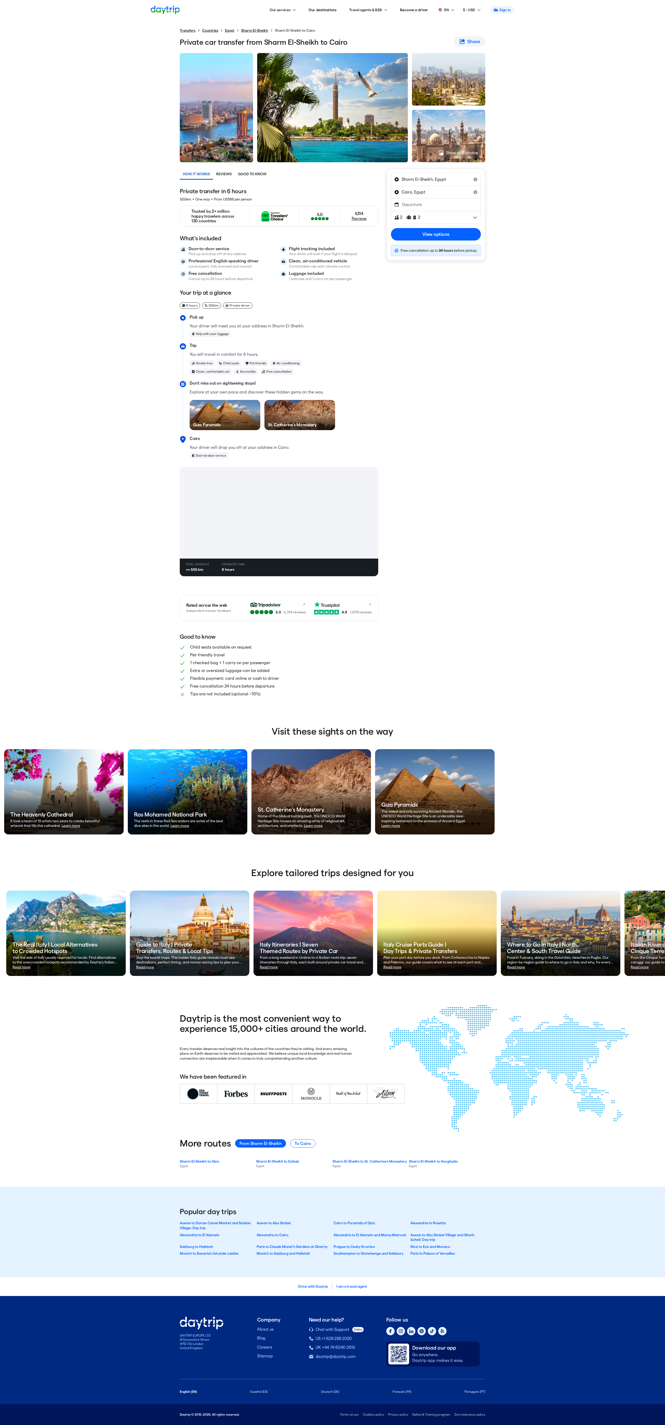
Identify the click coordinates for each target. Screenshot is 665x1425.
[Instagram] (401, 1331)
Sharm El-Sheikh (254, 30)
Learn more (71, 826)
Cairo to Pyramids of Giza (354, 1223)
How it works (196, 174)
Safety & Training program (431, 1414)
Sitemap (265, 1356)
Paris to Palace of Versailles (432, 1253)
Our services (280, 10)
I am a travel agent (351, 1286)
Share (473, 41)
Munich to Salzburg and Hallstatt (283, 1253)
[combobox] (436, 179)
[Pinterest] (421, 1331)
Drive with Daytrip (313, 1286)
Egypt (229, 30)
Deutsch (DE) (330, 1391)
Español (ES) (259, 1391)
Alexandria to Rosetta (428, 1223)
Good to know (252, 174)
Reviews (224, 174)
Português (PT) (474, 1391)
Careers (264, 1347)
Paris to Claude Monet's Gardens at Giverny (292, 1247)
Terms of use (349, 1414)
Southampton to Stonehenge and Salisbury (368, 1253)
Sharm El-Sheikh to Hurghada (433, 1161)
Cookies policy (373, 1414)
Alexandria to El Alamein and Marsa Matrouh (370, 1235)
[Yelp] (442, 1331)
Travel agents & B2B (365, 10)
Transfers (187, 30)
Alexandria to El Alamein (199, 1235)
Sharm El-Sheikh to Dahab (277, 1161)
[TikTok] (432, 1331)
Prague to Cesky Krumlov (354, 1247)
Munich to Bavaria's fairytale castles (209, 1253)
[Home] (165, 10)
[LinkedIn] (411, 1331)
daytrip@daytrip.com (336, 1356)
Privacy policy (398, 1414)
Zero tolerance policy (469, 1414)
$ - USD (469, 10)
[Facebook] (390, 1331)
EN (446, 10)
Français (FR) (402, 1391)
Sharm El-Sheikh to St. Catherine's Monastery (369, 1161)
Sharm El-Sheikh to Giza (199, 1161)
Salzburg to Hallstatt (196, 1247)
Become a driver (414, 10)
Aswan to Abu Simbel (274, 1223)
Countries (210, 30)
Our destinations (323, 10)
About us (265, 1329)
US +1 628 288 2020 (334, 1338)
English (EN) (188, 1391)
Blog (261, 1338)
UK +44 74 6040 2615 (335, 1347)
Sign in (505, 10)
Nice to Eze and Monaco (430, 1247)
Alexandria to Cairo (272, 1235)
